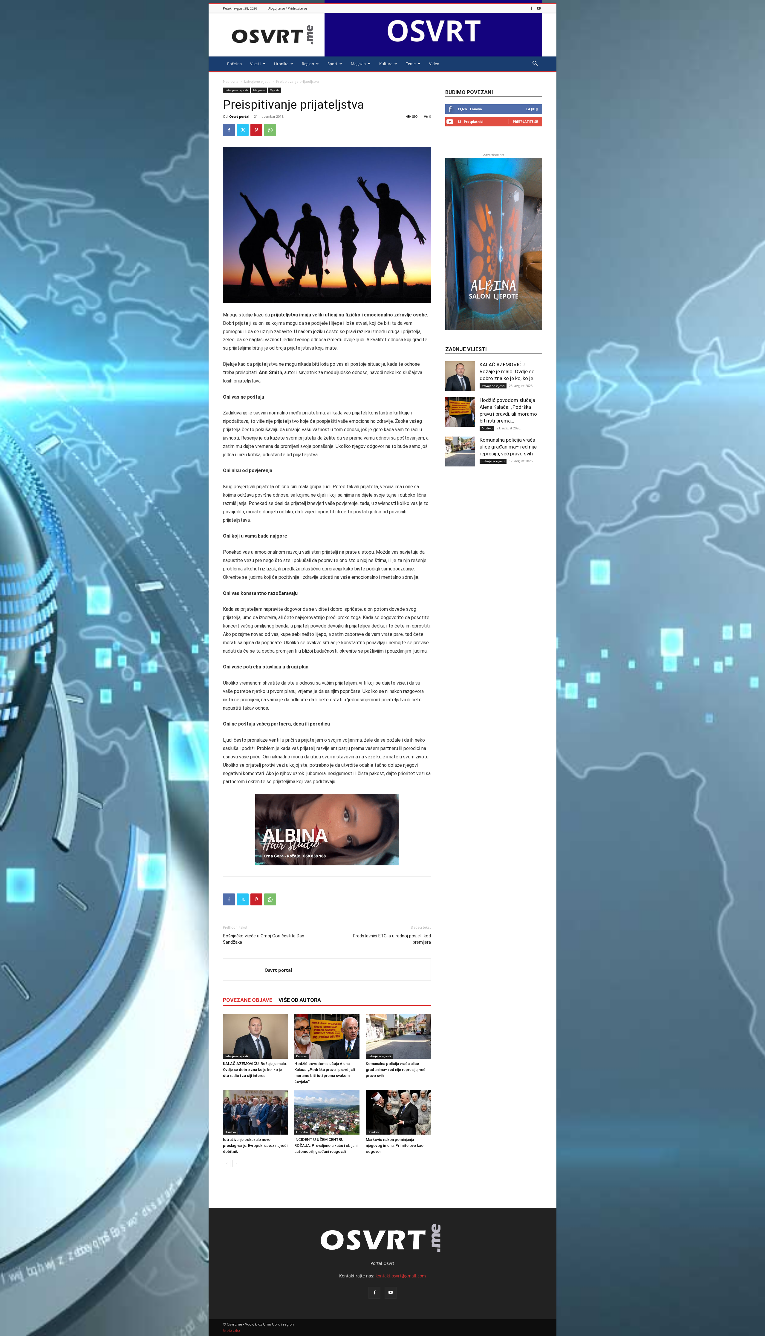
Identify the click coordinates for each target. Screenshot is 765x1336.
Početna (234, 63)
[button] (535, 64)
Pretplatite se (525, 121)
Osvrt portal (239, 116)
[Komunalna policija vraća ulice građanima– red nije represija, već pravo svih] (398, 1036)
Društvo (301, 1056)
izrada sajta (231, 1330)
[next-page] (236, 1163)
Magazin (358, 63)
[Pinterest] (256, 130)
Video (434, 63)
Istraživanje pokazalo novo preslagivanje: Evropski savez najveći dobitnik (255, 1145)
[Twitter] (243, 130)
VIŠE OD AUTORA (300, 1000)
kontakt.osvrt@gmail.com (401, 1276)
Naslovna (230, 81)
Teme (411, 63)
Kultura (385, 63)
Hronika (281, 63)
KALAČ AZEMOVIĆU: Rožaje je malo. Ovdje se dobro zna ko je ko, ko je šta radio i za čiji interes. (255, 1069)
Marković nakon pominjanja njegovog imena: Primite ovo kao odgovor (394, 1145)
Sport (332, 63)
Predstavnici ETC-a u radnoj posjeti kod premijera (392, 939)
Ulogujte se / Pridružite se (287, 8)
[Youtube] (539, 8)
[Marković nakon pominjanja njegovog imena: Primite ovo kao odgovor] (398, 1112)
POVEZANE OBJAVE (247, 1000)
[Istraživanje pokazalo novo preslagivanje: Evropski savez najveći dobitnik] (255, 1112)
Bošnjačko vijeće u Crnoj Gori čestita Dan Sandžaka (263, 939)
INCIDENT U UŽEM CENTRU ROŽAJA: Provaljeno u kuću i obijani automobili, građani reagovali (325, 1145)
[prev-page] (226, 1163)
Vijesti (255, 63)
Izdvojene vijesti (257, 81)
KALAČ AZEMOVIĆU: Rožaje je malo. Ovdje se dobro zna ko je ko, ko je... (508, 371)
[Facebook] (531, 8)
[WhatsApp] (270, 130)
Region (308, 63)
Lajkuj (532, 109)
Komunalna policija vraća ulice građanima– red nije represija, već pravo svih (396, 1069)
